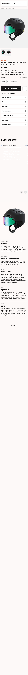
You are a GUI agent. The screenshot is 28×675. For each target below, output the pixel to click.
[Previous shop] (21, 192)
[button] (14, 3)
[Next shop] (25, 192)
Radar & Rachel (10, 8)
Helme (2, 8)
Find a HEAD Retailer (9, 93)
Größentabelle (23, 77)
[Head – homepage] (7, 3)
